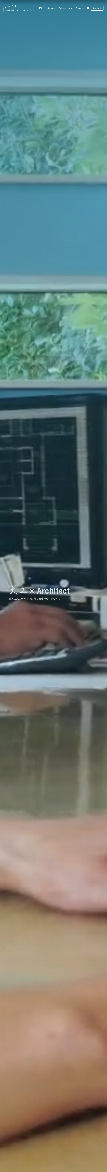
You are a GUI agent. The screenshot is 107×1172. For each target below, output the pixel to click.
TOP (41, 8)
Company (80, 8)
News (70, 8)
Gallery (62, 8)
